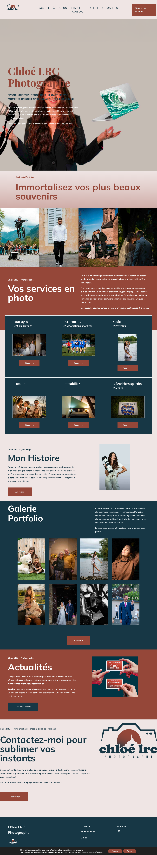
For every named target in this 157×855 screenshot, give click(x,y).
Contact (78, 12)
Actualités (110, 8)
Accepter (115, 851)
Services (76, 8)
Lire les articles (23, 706)
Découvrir (29, 363)
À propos (60, 8)
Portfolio (78, 640)
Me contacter (14, 796)
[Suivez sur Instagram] (119, 831)
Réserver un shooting (141, 9)
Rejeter (129, 851)
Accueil (44, 8)
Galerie (93, 8)
